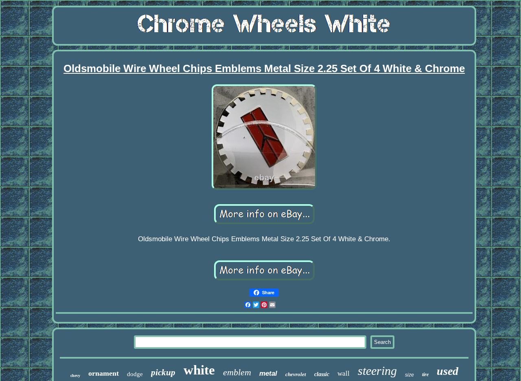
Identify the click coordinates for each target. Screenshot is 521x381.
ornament (103, 373)
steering (377, 370)
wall (343, 373)
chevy (75, 375)
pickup (163, 372)
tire (425, 374)
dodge (135, 374)
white (199, 370)
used (447, 371)
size (409, 375)
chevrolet (295, 374)
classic (321, 374)
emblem (237, 372)
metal (268, 373)
